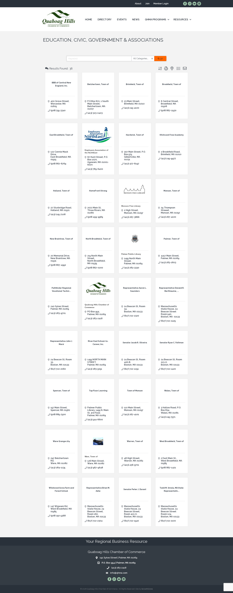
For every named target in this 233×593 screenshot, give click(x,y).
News (135, 19)
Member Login (161, 3)
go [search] (161, 58)
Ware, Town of (91, 456)
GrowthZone (147, 589)
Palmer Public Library (131, 254)
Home (88, 19)
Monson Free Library (131, 206)
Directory (105, 19)
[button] (46, 68)
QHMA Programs (155, 19)
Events (122, 19)
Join (147, 3)
